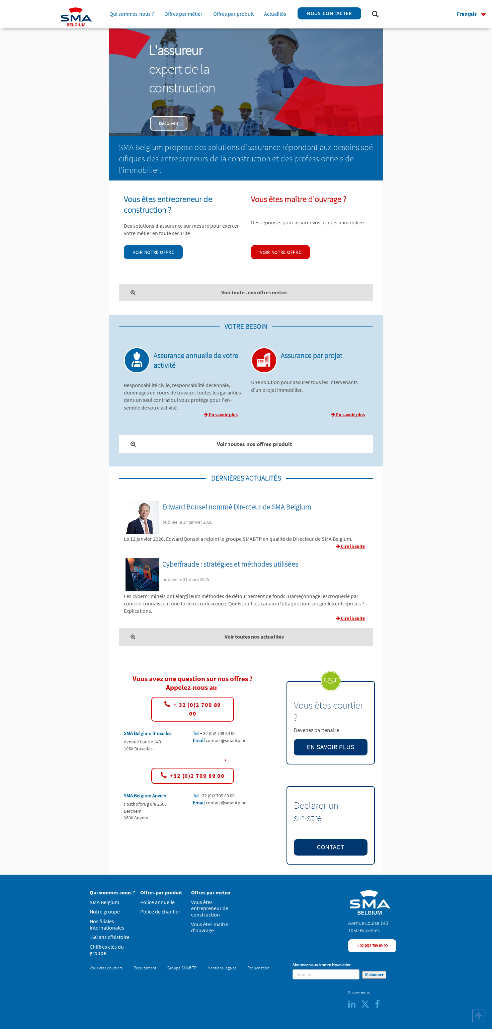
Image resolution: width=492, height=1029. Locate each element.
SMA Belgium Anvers (145, 795)
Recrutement (145, 968)
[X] (368, 1006)
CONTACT (330, 847)
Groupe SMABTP (181, 968)
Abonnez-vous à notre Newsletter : (322, 964)
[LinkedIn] (354, 1006)
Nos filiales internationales (107, 924)
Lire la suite (352, 546)
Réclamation (258, 968)
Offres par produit (233, 14)
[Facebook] (379, 1006)
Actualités (275, 14)
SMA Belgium (104, 902)
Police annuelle (157, 902)
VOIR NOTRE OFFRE (153, 252)
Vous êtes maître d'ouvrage (209, 927)
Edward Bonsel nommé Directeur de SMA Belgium (236, 506)
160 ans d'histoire (110, 937)
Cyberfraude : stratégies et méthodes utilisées (230, 564)
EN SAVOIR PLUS (330, 747)
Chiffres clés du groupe (107, 950)
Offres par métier (183, 14)
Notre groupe (105, 911)
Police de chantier (160, 911)
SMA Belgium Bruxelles (147, 733)
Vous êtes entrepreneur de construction (209, 908)
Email (199, 740)
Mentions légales (222, 968)
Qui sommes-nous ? (131, 14)
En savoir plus (223, 415)
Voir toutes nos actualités (254, 637)
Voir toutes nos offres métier (254, 292)
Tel (196, 733)
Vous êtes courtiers (106, 968)
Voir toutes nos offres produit (254, 444)
